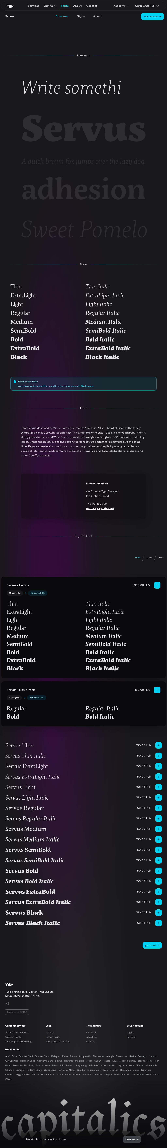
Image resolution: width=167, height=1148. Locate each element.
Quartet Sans (42, 1056)
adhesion (83, 189)
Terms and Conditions (58, 1041)
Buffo (8, 1065)
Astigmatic (85, 1056)
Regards (68, 1061)
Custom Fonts (13, 1037)
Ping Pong (81, 1065)
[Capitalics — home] (10, 6)
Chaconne (121, 1056)
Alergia (110, 1056)
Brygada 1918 (22, 1074)
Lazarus (9, 1074)
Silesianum (99, 1056)
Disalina (114, 1070)
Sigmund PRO (126, 1065)
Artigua (108, 1074)
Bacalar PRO (145, 1061)
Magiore (79, 1061)
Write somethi (71, 87)
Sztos (55, 1065)
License (50, 1032)
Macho (131, 1074)
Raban (73, 1056)
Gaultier (81, 1070)
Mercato (18, 1065)
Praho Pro (87, 1074)
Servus (83, 128)
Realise (106, 1061)
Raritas (70, 1065)
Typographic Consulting (18, 1041)
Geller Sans (50, 1070)
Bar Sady (29, 1065)
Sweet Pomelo (84, 229)
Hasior (132, 1056)
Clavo (8, 1079)
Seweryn (142, 1056)
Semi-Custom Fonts (16, 1032)
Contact (90, 1041)
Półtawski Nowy (66, 1070)
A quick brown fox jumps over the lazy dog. (84, 161)
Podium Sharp (34, 1070)
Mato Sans (119, 1074)
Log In (130, 1032)
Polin (156, 1061)
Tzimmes (146, 1070)
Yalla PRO (94, 1065)
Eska (14, 1056)
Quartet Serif (26, 1056)
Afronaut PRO (108, 1065)
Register (131, 1037)
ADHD (97, 1061)
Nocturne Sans (45, 1061)
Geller (136, 1070)
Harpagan (125, 1070)
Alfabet (140, 1065)
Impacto (153, 1056)
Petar (65, 1056)
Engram (20, 1070)
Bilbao (35, 1074)
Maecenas (93, 1070)
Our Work (91, 1032)
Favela (98, 1074)
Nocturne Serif (73, 1074)
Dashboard (87, 386)
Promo (104, 1070)
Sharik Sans (152, 1074)
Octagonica (11, 1061)
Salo (62, 1065)
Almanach (151, 1065)
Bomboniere (43, 1065)
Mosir (122, 1061)
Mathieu (131, 1061)
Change (9, 1070)
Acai (7, 1056)
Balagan (55, 1056)
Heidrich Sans (27, 1061)
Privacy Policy (53, 1037)
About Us (91, 1037)
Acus (115, 1061)
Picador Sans (48, 1074)
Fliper (89, 1061)
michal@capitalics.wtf (100, 508)
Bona (60, 1074)
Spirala (58, 1061)
